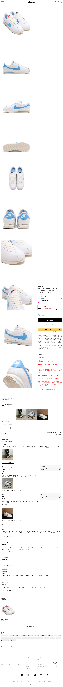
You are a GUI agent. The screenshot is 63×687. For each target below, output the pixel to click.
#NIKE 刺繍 (46, 637)
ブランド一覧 (28, 668)
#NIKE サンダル (40, 637)
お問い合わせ (39, 664)
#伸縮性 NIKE (52, 637)
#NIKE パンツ (30, 635)
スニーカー (3, 659)
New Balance (28, 666)
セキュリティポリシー (37, 681)
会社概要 (44, 681)
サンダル (2, 662)
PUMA (27, 664)
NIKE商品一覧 (30, 626)
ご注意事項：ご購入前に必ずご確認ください (48, 389)
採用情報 (49, 681)
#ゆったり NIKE (24, 635)
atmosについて (40, 668)
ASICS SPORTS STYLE (29, 662)
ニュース (50, 657)
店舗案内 (38, 659)
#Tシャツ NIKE (11, 635)
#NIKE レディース (44, 635)
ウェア (10, 659)
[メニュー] (2, 2)
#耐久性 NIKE (3, 637)
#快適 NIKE (18, 635)
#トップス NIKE (10, 637)
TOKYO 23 (19, 662)
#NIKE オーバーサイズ (5, 640)
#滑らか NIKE (13, 640)
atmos (19, 659)
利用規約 (13, 681)
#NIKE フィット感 (58, 635)
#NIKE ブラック (33, 637)
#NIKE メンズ (50, 635)
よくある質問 (39, 662)
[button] (50, 330)
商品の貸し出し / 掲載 (41, 666)
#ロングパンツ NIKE (25, 637)
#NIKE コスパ (36, 635)
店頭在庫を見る (50, 324)
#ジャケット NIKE (18, 637)
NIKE (26, 659)
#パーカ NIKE (58, 637)
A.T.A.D (19, 664)
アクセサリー (11, 662)
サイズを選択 (50, 320)
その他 (2, 664)
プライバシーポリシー (27, 681)
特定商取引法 (19, 681)
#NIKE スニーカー (4, 635)
